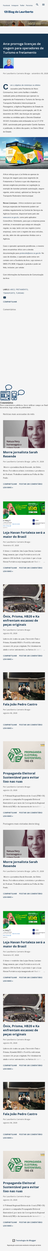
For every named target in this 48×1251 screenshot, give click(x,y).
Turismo (20, 293)
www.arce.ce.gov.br (11, 217)
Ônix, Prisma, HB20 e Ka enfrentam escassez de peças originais (21, 620)
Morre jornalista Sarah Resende (20, 454)
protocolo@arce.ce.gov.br (30, 253)
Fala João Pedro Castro (20, 704)
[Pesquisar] (37, 4)
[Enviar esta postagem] (4, 298)
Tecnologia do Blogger (25, 1240)
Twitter (22, 5)
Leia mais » (8, 487)
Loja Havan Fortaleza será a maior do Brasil (24, 534)
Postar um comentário (30, 484)
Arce (12, 289)
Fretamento (22, 289)
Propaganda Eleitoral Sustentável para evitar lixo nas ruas (21, 777)
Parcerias (29, 5)
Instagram (15, 5)
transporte (9, 293)
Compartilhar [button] (10, 301)
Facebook (6, 5)
